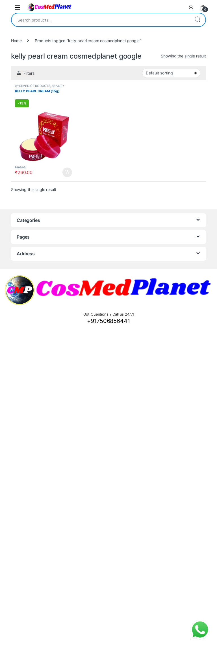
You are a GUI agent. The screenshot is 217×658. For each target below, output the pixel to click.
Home (16, 40)
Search (197, 19)
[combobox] (101, 19)
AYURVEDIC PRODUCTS (32, 86)
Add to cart (67, 172)
